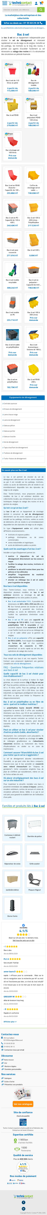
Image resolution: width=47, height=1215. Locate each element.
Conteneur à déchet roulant (12, 836)
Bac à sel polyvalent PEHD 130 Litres (33, 117)
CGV (5, 1063)
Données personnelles (12, 1069)
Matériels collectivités (15, 28)
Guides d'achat (9, 1081)
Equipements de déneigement (35, 28)
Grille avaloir (35, 863)
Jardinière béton (12, 889)
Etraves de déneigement (13, 409)
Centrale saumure (10, 403)
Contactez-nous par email (14, 1050)
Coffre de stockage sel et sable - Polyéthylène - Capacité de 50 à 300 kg (33, 191)
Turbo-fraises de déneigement (15, 458)
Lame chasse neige (11, 414)
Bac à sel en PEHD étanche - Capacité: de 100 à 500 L (12, 189)
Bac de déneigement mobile (33, 83)
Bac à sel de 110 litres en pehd (12, 81)
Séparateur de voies (12, 863)
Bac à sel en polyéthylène (12, 380)
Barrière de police (35, 836)
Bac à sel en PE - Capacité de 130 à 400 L (12, 220)
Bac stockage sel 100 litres (12, 151)
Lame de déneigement (12, 420)
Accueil (3, 28)
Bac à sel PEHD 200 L (34, 380)
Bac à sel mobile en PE (12, 313)
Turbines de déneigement (13, 453)
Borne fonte (12, 916)
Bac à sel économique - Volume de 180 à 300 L (33, 348)
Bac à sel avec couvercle (12, 251)
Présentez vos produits (13, 1084)
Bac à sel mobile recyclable (12, 281)
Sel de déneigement (11, 442)
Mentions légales (10, 1066)
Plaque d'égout (35, 889)
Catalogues (8, 1078)
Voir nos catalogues (23, 1104)
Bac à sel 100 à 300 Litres (33, 313)
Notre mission (9, 1060)
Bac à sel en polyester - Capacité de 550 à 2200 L (33, 283)
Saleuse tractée (10, 436)
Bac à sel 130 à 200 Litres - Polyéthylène (33, 220)
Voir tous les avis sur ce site (23, 940)
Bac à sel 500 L (34, 250)
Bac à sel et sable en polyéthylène (12, 345)
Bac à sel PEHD (12, 115)
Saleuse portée (9, 431)
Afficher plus (9, 1021)
